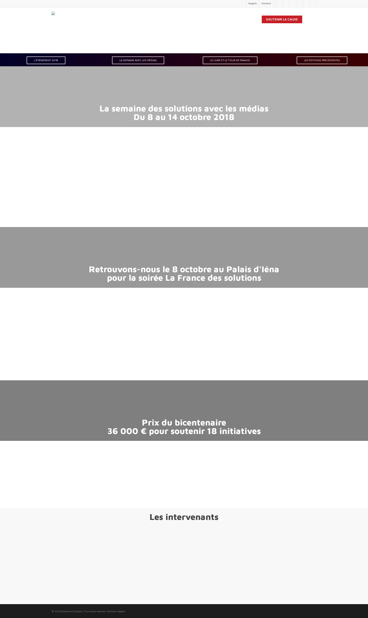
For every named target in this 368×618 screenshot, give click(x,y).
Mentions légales (116, 611)
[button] (46, 60)
